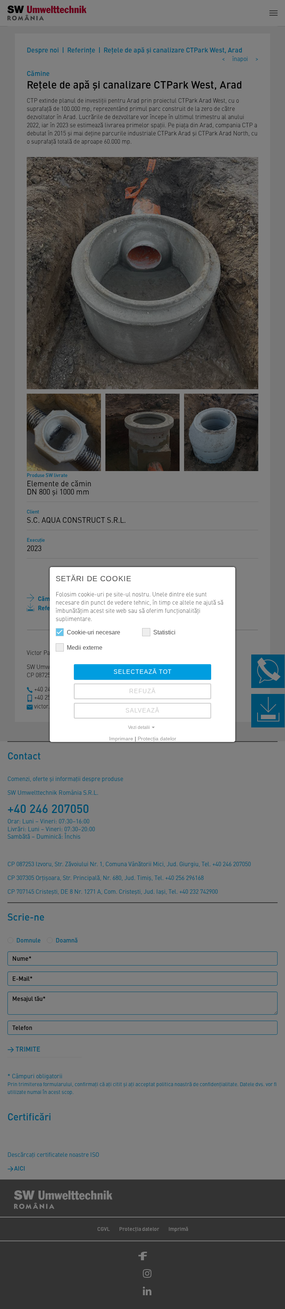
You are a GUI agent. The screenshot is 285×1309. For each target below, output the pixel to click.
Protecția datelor (157, 739)
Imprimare (121, 739)
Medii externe (84, 647)
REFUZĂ (142, 691)
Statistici (164, 632)
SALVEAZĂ (142, 710)
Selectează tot (143, 672)
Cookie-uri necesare (93, 632)
